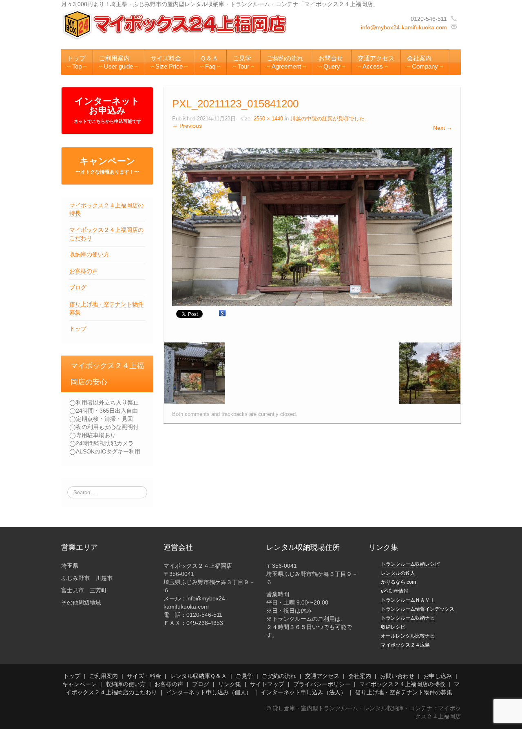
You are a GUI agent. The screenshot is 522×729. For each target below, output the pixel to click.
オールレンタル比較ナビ (408, 636)
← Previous (187, 125)
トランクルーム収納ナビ (408, 618)
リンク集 (229, 684)
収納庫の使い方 (89, 254)
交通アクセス (322, 676)
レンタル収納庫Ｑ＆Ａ (198, 676)
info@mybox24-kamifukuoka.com (404, 27)
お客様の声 (83, 271)
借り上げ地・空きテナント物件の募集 (403, 692)
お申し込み (437, 676)
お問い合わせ (397, 676)
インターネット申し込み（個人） (209, 692)
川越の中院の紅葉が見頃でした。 (330, 119)
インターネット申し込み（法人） (303, 692)
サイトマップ (267, 684)
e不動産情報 (394, 591)
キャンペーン (107, 165)
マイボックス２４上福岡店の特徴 (402, 684)
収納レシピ (393, 627)
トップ (77, 328)
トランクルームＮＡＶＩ (408, 600)
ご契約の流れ (279, 676)
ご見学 (244, 676)
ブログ (77, 287)
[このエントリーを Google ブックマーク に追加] (222, 313)
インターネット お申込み (107, 110)
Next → (442, 127)
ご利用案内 (103, 676)
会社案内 (359, 676)
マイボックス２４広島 (405, 645)
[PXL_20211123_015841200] (312, 226)
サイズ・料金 (144, 676)
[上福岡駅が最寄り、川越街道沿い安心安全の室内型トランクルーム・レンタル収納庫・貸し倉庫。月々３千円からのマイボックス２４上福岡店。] (175, 24)
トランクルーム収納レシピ (410, 564)
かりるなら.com (398, 582)
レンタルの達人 (398, 573)
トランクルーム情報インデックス (417, 609)
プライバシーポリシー (321, 684)
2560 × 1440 (268, 119)
